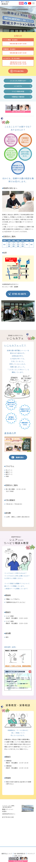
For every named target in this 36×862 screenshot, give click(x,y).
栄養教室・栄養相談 (18, 97)
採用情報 (20, 3)
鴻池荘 (4, 4)
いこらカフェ (18, 86)
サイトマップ (31, 853)
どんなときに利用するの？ (18, 81)
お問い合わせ (18, 856)
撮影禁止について (6, 853)
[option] (18, 311)
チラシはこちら (18, 71)
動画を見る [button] (20, 457)
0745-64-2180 (9, 817)
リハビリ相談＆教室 (18, 91)
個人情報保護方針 (19, 853)
